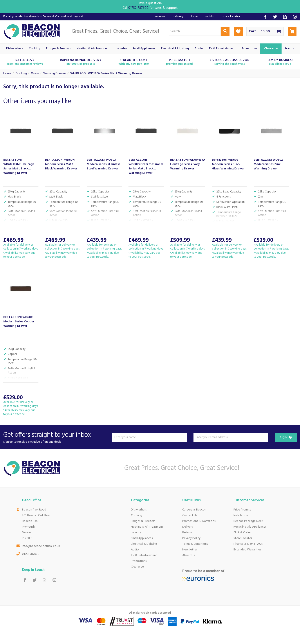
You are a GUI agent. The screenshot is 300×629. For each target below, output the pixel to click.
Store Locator (242, 538)
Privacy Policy (191, 538)
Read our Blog (284, 16)
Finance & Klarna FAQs (247, 543)
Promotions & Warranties (198, 521)
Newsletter (189, 549)
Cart (252, 31)
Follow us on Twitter (275, 16)
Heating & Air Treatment (147, 526)
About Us (188, 555)
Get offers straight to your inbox (47, 437)
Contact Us (189, 515)
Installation (240, 515)
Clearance (137, 566)
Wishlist (210, 16)
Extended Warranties (247, 549)
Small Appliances (142, 538)
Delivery (187, 526)
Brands (289, 48)
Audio (135, 549)
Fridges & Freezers (143, 521)
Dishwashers (138, 509)
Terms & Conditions (195, 543)
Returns (187, 532)
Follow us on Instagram (294, 16)
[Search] (225, 31)
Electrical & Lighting (144, 543)
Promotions (138, 561)
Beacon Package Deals (248, 521)
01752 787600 (30, 554)
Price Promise (242, 509)
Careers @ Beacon (194, 509)
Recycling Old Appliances (249, 526)
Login (194, 16)
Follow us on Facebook (265, 16)
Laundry (136, 532)
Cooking (136, 515)
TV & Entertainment (144, 555)
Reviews (160, 16)
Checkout (292, 31)
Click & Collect (243, 532)
